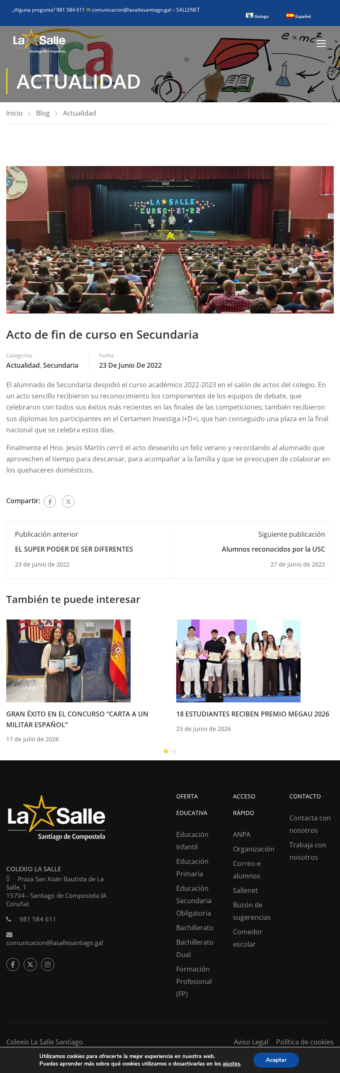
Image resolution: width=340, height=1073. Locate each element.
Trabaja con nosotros (307, 851)
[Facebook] (50, 501)
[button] (166, 751)
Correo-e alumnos (247, 869)
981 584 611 (37, 919)
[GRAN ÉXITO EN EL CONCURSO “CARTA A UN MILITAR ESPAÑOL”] (68, 660)
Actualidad (79, 113)
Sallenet (245, 890)
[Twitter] (68, 501)
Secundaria (60, 365)
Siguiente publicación (291, 534)
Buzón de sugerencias (252, 911)
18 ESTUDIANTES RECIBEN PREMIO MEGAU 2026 (252, 714)
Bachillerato (195, 927)
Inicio (14, 113)
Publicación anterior (46, 534)
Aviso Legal (251, 1041)
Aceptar (276, 1060)
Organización (253, 849)
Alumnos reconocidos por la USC (273, 549)
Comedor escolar (247, 938)
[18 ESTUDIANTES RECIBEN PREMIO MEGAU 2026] (238, 660)
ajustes (231, 1064)
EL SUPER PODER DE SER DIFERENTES (74, 549)
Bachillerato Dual (195, 948)
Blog (43, 113)
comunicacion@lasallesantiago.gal (129, 9)
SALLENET (188, 9)
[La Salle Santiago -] (39, 43)
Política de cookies (305, 1041)
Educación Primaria (192, 867)
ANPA (241, 834)
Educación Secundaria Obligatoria (193, 901)
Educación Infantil (192, 840)
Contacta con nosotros (310, 824)
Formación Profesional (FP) (194, 981)
